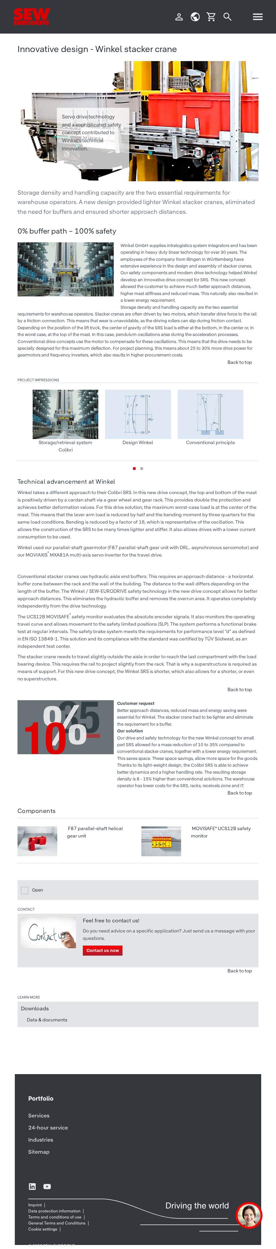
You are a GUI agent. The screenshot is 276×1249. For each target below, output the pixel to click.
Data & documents (47, 1019)
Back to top (240, 362)
